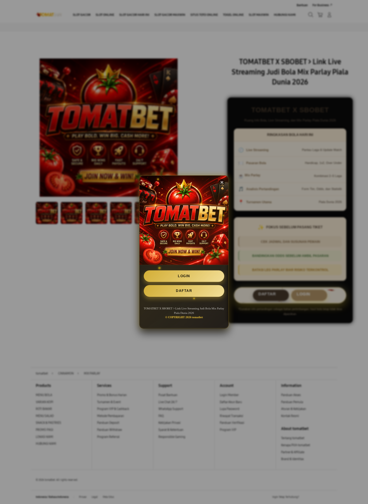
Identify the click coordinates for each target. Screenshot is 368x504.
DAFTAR (184, 291)
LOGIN (184, 276)
